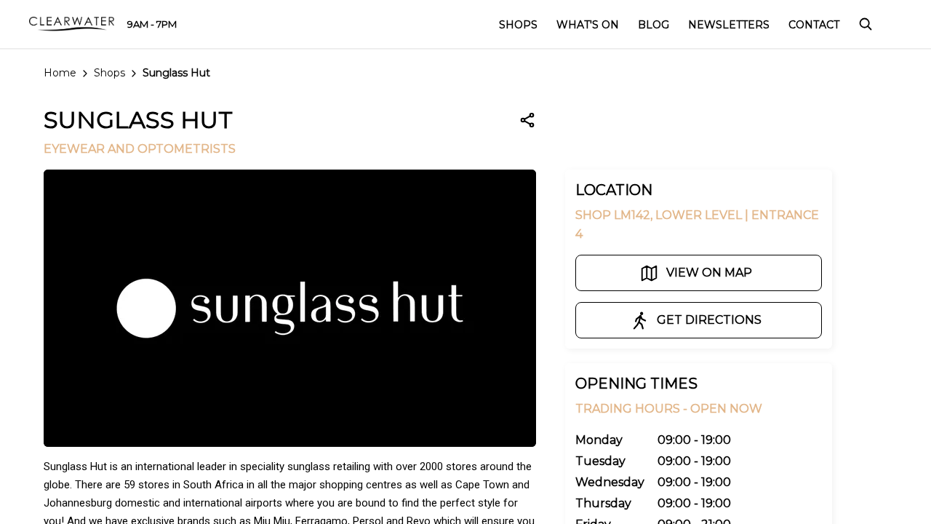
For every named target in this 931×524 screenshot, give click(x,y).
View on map (709, 272)
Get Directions (709, 320)
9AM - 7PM (152, 24)
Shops (109, 72)
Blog (653, 24)
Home (60, 72)
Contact (813, 24)
